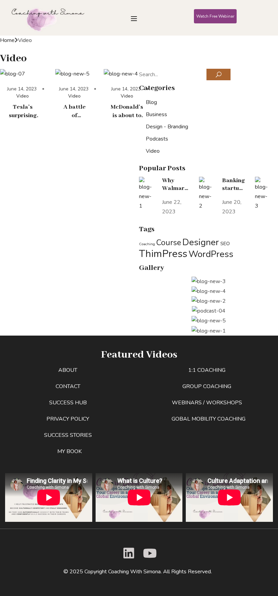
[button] (215, 16)
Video (22, 96)
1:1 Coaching (206, 370)
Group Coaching (206, 386)
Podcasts (157, 139)
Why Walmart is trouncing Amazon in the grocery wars (175, 184)
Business (156, 114)
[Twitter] (127, 553)
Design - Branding (167, 126)
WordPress (210, 254)
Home (7, 40)
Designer (200, 242)
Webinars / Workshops (207, 402)
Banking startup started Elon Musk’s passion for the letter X (233, 184)
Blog (151, 102)
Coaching (147, 244)
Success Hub (68, 402)
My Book (69, 451)
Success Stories (68, 435)
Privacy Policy (67, 419)
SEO (225, 243)
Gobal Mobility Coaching (208, 419)
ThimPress (163, 253)
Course (168, 242)
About (67, 370)
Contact (68, 386)
